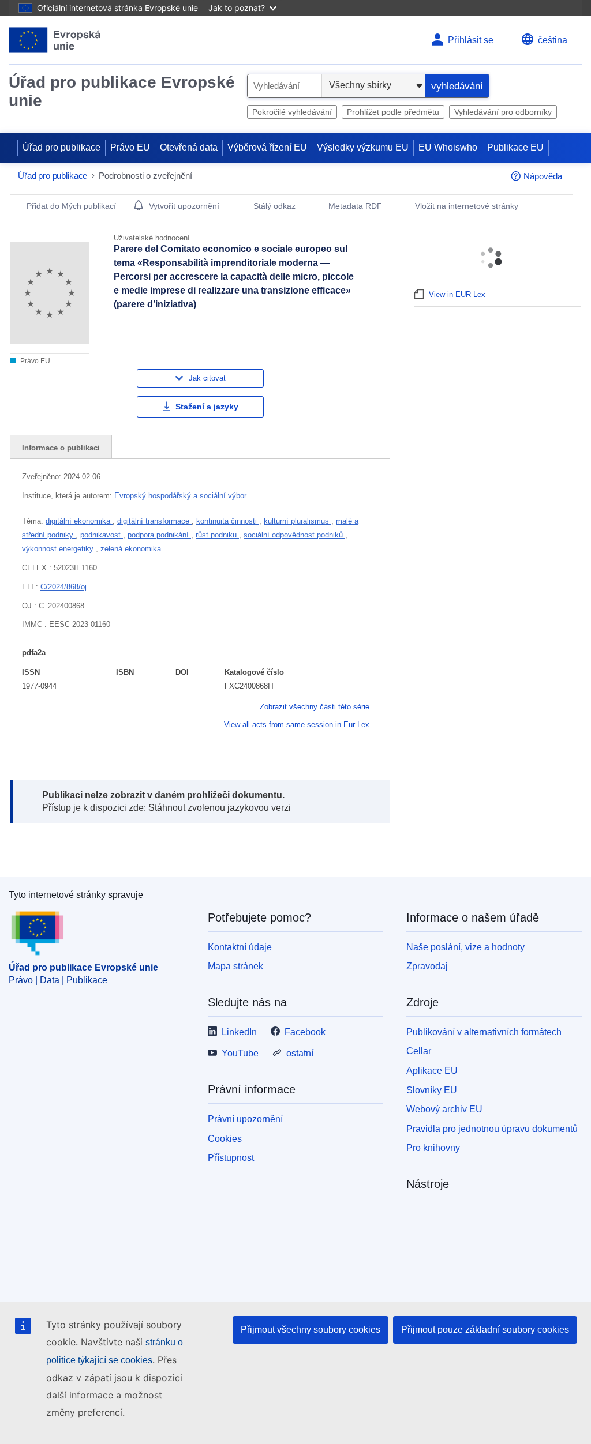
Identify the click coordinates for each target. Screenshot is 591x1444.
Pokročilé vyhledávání (292, 111)
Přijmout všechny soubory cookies (310, 1329)
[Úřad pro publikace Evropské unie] (55, 40)
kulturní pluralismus (297, 521)
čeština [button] (552, 40)
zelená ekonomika (130, 548)
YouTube (240, 1053)
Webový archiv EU (444, 1109)
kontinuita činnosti (227, 521)
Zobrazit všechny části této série (314, 706)
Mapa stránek (235, 966)
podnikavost (101, 535)
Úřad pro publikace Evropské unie (122, 91)
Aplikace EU (432, 1071)
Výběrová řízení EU (267, 147)
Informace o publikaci (61, 447)
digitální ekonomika (79, 521)
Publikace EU (515, 147)
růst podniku (217, 535)
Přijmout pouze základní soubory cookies (485, 1329)
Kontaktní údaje (240, 947)
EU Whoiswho (447, 147)
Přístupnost (231, 1158)
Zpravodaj (427, 966)
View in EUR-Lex (457, 294)
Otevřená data (189, 147)
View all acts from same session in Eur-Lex (296, 724)
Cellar (418, 1051)
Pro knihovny (433, 1148)
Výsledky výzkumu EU (363, 147)
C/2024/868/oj (63, 586)
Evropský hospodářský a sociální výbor (180, 495)
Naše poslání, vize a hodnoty (465, 947)
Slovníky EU (431, 1090)
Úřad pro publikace (61, 147)
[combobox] (284, 85)
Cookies (225, 1139)
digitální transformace (154, 521)
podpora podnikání (159, 535)
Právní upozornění (245, 1119)
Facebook (305, 1032)
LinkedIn (239, 1032)
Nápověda (542, 176)
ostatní (299, 1053)
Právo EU (130, 147)
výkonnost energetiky (59, 548)
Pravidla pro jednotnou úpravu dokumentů (492, 1129)
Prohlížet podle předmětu (393, 111)
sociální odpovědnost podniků (294, 535)
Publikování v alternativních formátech (484, 1032)
